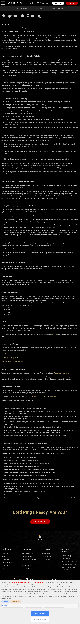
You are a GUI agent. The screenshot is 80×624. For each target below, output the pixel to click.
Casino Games (57, 8)
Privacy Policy (66, 556)
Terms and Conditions (61, 373)
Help (3, 556)
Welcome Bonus (27, 553)
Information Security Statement (68, 568)
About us (5, 553)
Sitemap (4, 568)
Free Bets (25, 562)
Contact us (5, 559)
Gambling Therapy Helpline (10, 358)
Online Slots (21, 8)
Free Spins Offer (27, 556)
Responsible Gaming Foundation (12, 361)
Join (72, 3)
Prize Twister (26, 568)
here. (17, 249)
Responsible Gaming (68, 564)
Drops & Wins (26, 565)
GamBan (4, 354)
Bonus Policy (65, 559)
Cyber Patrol (34, 397)
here (35, 28)
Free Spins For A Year (29, 559)
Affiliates (5, 565)
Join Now (40, 521)
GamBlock (42, 397)
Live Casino (39, 8)
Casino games (46, 556)
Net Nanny (53, 397)
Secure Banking (7, 562)
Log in (58, 3)
